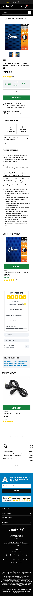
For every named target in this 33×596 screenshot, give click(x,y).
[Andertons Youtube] (6, 555)
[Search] (29, 12)
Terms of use (5, 559)
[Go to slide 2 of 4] (15, 465)
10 (24, 436)
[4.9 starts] (9, 280)
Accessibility (13, 559)
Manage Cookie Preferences (24, 559)
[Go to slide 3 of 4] (17, 465)
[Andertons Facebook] (10, 555)
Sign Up (16, 491)
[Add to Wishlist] (27, 239)
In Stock (6, 277)
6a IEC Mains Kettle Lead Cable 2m (13, 414)
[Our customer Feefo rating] (16, 499)
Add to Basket (16, 97)
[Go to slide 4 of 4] (19, 465)
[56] (16, 280)
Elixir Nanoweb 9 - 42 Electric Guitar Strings (16, 272)
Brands (6, 361)
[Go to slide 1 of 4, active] (14, 465)
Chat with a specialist (17, 562)
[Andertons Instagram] (14, 555)
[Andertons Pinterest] (27, 555)
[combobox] (16, 13)
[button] (8, 77)
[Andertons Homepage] (7, 6)
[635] (15, 421)
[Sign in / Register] (21, 6)
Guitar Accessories (19, 363)
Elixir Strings (13, 361)
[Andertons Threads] (23, 555)
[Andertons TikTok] (19, 555)
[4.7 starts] (8, 421)
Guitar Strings (8, 365)
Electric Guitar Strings (20, 365)
